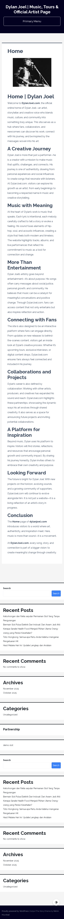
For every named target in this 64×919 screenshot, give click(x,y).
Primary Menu (32, 21)
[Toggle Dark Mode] (56, 902)
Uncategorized (10, 714)
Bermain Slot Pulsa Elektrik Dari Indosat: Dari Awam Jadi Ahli (31, 624)
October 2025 (10, 693)
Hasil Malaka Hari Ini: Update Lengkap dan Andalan (27, 645)
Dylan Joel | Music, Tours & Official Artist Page (32, 9)
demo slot (8, 745)
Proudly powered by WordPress (15, 911)
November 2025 (11, 689)
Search (7, 588)
